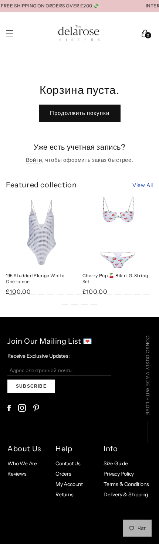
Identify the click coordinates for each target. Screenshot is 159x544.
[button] (9, 33)
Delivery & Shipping (126, 494)
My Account (69, 484)
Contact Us (68, 463)
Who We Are (22, 463)
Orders (63, 473)
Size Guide (116, 463)
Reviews (17, 473)
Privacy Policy (119, 473)
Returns (64, 494)
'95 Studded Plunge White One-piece (35, 278)
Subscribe (31, 386)
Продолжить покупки (79, 112)
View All (142, 185)
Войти (34, 159)
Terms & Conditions (126, 484)
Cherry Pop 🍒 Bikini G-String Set (115, 278)
